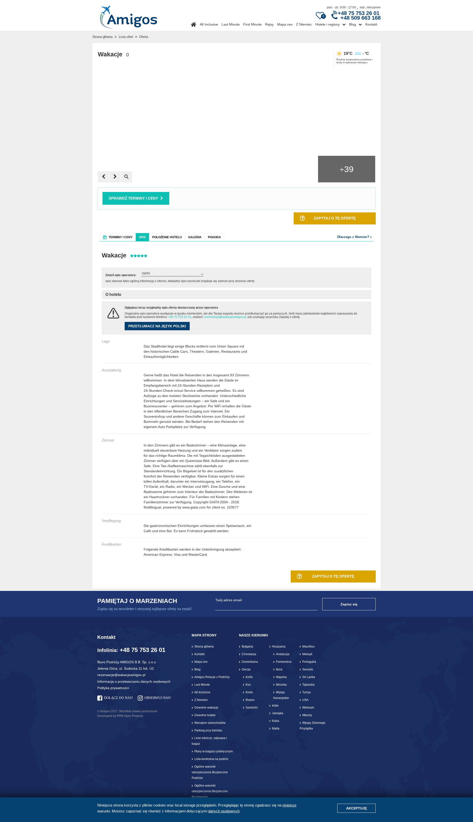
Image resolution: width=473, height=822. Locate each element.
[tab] (118, 237)
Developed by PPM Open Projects (120, 716)
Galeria (195, 237)
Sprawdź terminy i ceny (133, 198)
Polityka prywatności (113, 688)
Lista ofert (126, 37)
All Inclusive (209, 24)
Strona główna (102, 37)
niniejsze (289, 805)
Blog (352, 24)
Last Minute (230, 24)
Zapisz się (348, 604)
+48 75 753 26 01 (179, 317)
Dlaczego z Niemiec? (353, 237)
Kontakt (371, 24)
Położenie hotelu (167, 237)
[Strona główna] (128, 15)
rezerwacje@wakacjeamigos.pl (225, 317)
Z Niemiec (304, 24)
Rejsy (269, 24)
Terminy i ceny (121, 237)
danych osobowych (223, 811)
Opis (142, 237)
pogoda (214, 237)
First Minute (252, 24)
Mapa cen (285, 24)
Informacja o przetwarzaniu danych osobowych (133, 681)
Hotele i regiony (327, 24)
